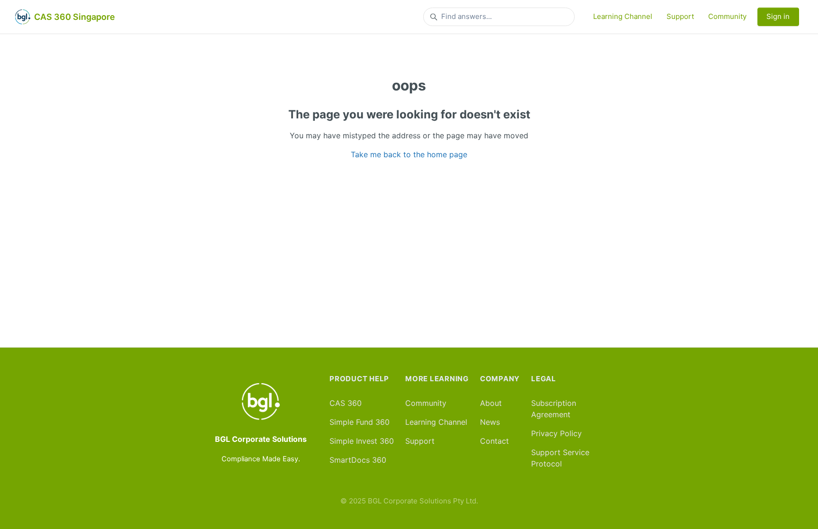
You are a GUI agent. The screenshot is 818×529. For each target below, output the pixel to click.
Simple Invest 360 (361, 441)
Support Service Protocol (560, 458)
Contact (494, 441)
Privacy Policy (556, 433)
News (490, 422)
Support (680, 16)
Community (727, 16)
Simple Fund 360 (359, 422)
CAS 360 (345, 403)
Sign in (778, 16)
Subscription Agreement (553, 408)
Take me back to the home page (409, 154)
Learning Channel (622, 16)
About (491, 403)
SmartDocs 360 (357, 460)
